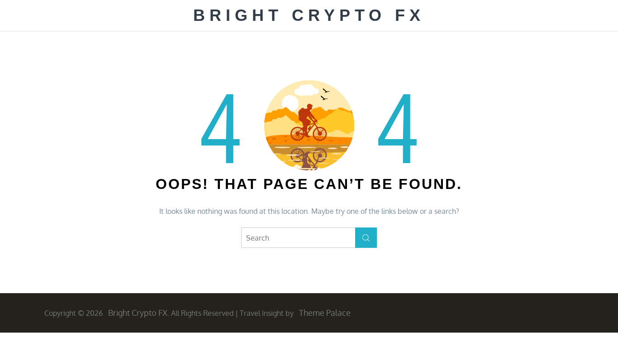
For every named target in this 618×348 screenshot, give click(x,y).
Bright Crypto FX (309, 15)
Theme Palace (325, 313)
